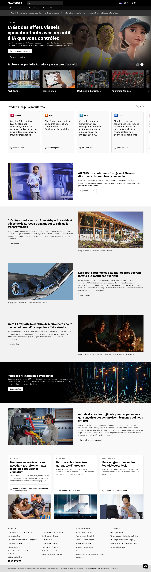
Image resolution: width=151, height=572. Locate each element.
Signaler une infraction (39, 569)
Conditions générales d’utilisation (57, 569)
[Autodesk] (15, 3)
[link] (24, 81)
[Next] (142, 64)
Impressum (114, 569)
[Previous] (137, 64)
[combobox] (45, 3)
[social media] (15, 561)
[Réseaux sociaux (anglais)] (15, 560)
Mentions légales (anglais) (76, 569)
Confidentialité (12, 569)
